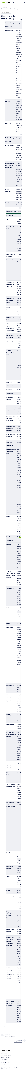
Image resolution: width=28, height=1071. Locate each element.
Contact (3, 1064)
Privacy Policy (4, 1054)
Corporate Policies (5, 1061)
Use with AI (6, 12)
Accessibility (4, 1059)
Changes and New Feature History (9, 9)
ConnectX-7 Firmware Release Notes (16, 2)
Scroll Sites (19, 1067)
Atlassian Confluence (6, 1069)
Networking (13, 2)
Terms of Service (5, 1057)
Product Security (5, 1062)
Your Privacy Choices (6, 1055)
